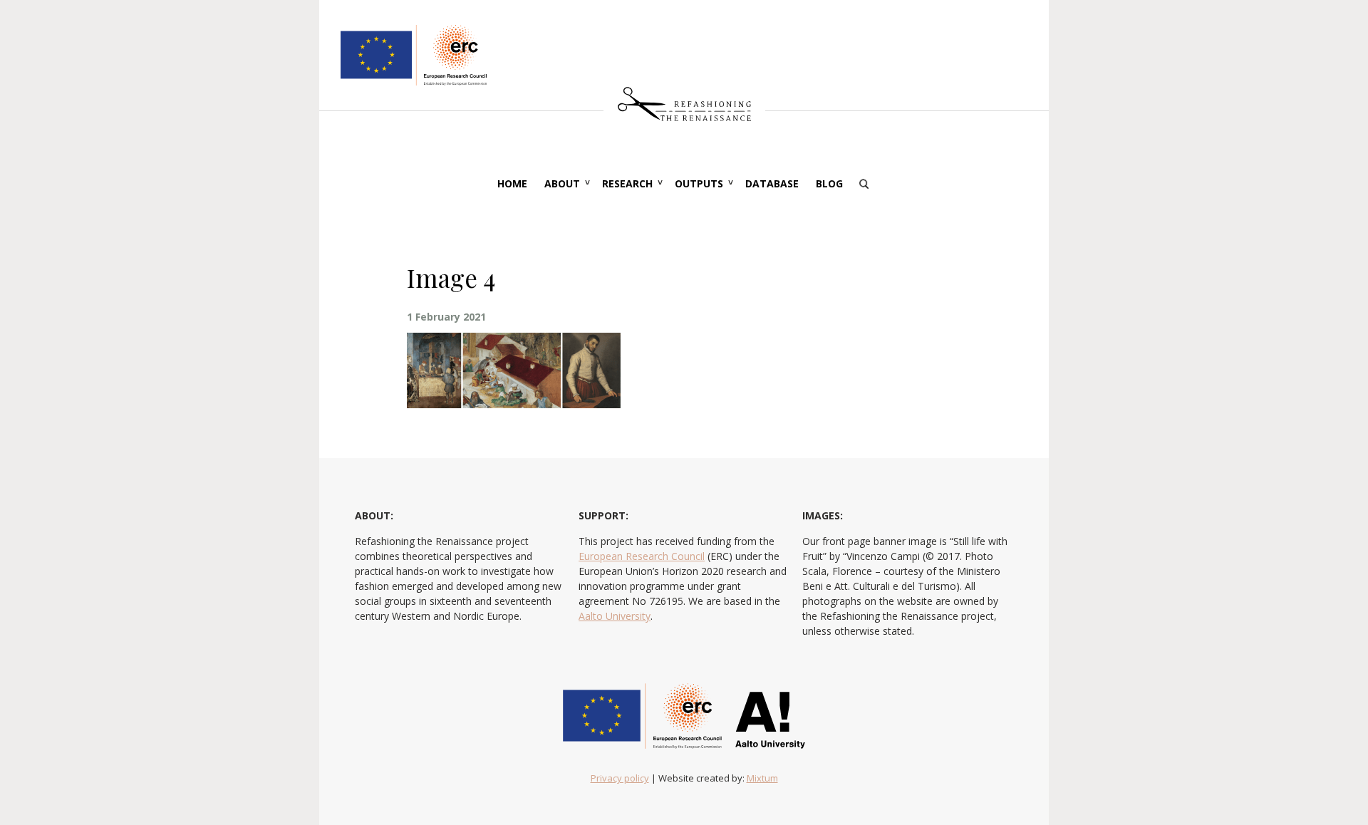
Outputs (699, 183)
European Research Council (642, 556)
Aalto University (615, 616)
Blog (829, 183)
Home (512, 183)
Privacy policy (620, 778)
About (562, 183)
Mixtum (762, 778)
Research (627, 183)
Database (772, 183)
